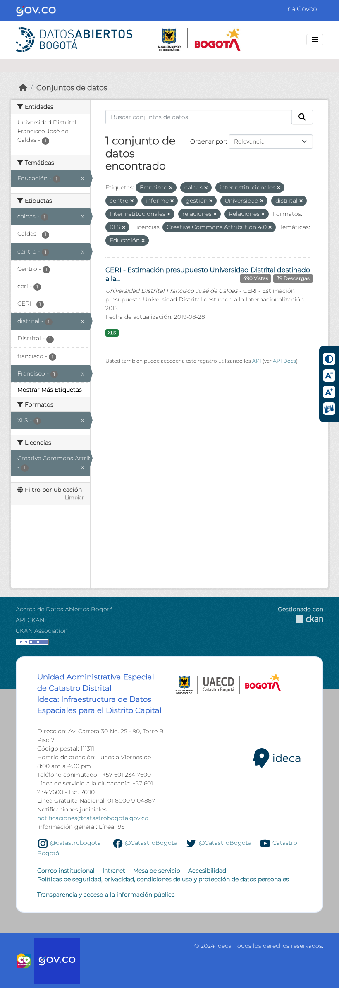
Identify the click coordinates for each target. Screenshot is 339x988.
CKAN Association (42, 630)
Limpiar (74, 497)
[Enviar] (302, 117)
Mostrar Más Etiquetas (49, 389)
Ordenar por (208, 141)
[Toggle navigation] (314, 39)
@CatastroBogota (151, 843)
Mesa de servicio (156, 870)
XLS (112, 332)
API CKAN (30, 620)
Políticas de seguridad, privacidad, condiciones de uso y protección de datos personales (163, 879)
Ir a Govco (301, 9)
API (256, 361)
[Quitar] (170, 188)
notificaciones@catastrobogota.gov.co (92, 818)
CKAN (300, 619)
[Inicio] (23, 87)
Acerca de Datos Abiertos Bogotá (64, 609)
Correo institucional (66, 870)
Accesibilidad (207, 870)
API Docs (284, 361)
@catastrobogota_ (77, 843)
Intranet (114, 870)
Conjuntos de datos (71, 87)
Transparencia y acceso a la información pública (106, 894)
